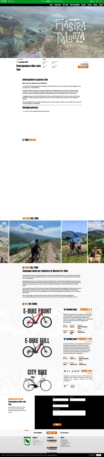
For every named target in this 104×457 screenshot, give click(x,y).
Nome (54, 372)
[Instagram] (11, 1)
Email (54, 378)
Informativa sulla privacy (52, 455)
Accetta (98, 455)
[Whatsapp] (13, 1)
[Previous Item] (2, 32)
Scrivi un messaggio (56, 384)
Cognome (71, 372)
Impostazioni (92, 455)
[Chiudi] (102, 455)
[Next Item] (102, 32)
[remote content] (52, 164)
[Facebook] (9, 1)
